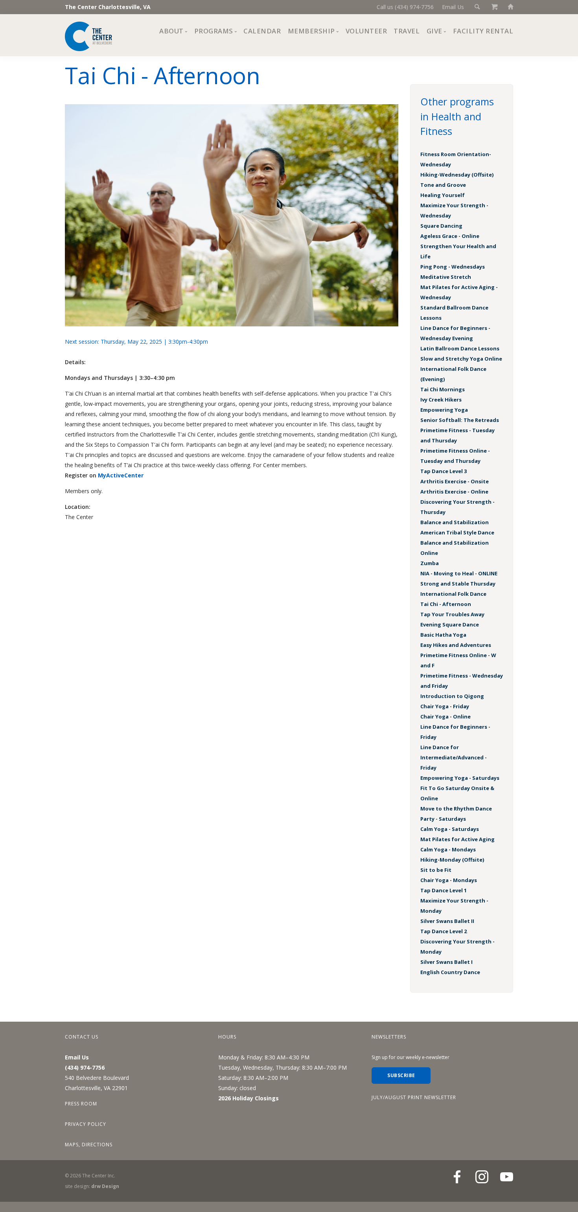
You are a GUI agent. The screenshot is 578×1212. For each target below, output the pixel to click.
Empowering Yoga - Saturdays (459, 777)
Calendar (262, 30)
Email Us (453, 7)
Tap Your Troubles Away (452, 614)
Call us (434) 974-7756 (405, 7)
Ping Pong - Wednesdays (452, 266)
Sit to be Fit (435, 869)
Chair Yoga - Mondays (448, 880)
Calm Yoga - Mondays (448, 849)
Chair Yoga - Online (445, 716)
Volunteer (366, 30)
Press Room (81, 1103)
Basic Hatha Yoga (443, 634)
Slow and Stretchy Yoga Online (461, 358)
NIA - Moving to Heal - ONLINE (458, 573)
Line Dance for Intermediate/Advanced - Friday (453, 757)
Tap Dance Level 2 (443, 931)
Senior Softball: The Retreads (459, 420)
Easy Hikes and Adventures (455, 644)
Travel (407, 30)
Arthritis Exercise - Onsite (454, 481)
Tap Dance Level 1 (443, 890)
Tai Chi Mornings (442, 389)
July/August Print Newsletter (414, 1097)
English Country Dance (450, 972)
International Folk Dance (453, 593)
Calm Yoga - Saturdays (449, 829)
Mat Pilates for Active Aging (457, 839)
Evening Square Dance (449, 624)
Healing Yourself (442, 195)
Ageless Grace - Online (449, 235)
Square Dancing (441, 225)
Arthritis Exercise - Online (454, 491)
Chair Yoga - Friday (444, 706)
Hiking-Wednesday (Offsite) (456, 174)
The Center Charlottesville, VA (108, 7)
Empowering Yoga (444, 409)
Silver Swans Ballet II (447, 921)
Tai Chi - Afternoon (445, 604)
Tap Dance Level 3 (443, 471)
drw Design (105, 1186)
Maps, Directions (88, 1144)
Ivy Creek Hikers (441, 399)
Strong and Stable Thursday (457, 583)
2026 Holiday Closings (248, 1098)
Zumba (429, 563)
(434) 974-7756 (85, 1067)
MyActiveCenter (121, 475)
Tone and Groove (443, 184)
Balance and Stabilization (454, 522)
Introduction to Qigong (452, 696)
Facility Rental (483, 30)
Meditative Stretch (445, 276)
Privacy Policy (85, 1124)
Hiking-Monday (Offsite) (452, 859)
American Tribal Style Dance (457, 532)
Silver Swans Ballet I (446, 961)
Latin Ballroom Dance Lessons (459, 348)
